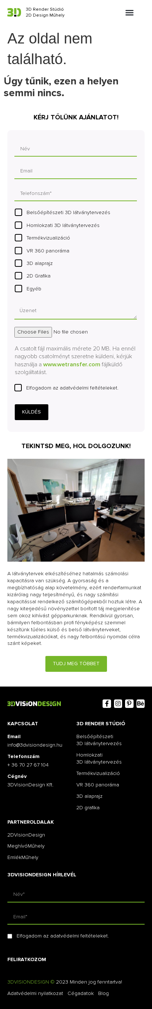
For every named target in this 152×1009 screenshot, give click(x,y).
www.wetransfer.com (71, 364)
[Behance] (141, 703)
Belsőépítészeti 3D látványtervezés (68, 212)
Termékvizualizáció (48, 238)
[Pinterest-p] (129, 703)
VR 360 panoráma (48, 251)
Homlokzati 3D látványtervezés (63, 225)
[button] (129, 12)
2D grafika (88, 807)
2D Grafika (39, 276)
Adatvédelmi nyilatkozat (35, 993)
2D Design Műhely (45, 15)
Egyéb (34, 289)
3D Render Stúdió (45, 9)
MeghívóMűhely (26, 846)
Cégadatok (81, 993)
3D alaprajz (40, 263)
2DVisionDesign (26, 835)
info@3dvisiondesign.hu (34, 745)
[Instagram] (118, 703)
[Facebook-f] (107, 703)
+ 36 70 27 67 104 (28, 765)
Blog (103, 993)
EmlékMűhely (22, 857)
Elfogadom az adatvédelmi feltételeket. (72, 388)
